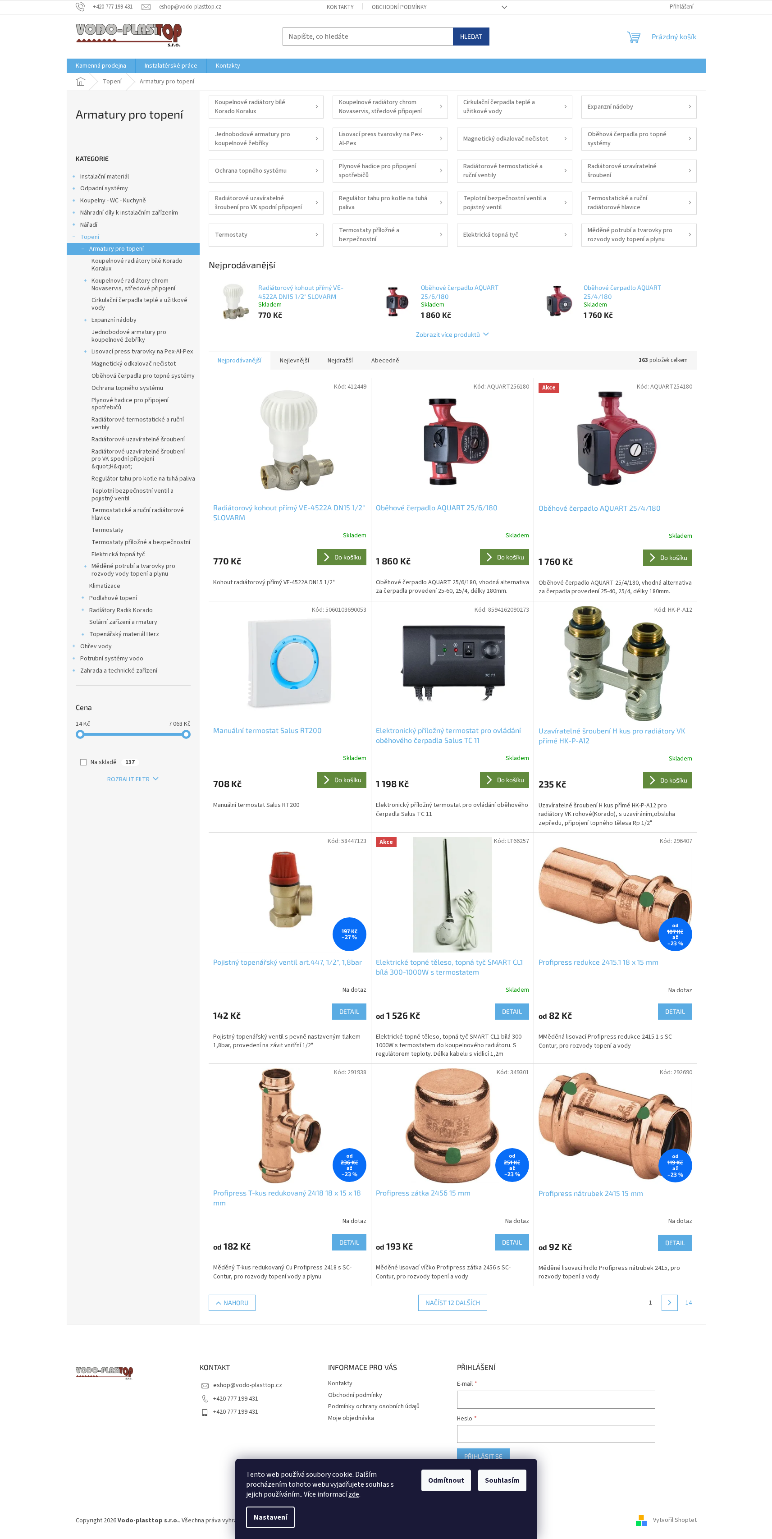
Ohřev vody (96, 646)
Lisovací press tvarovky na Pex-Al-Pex (142, 351)
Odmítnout (446, 1480)
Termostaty (107, 530)
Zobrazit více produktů (448, 334)
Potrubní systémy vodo (111, 658)
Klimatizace (104, 586)
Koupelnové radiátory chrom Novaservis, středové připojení (133, 284)
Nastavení (270, 1517)
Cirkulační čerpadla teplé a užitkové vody (139, 304)
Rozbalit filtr (128, 779)
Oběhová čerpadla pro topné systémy (143, 375)
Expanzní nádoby (114, 320)
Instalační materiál (104, 176)
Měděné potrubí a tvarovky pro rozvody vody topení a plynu (133, 570)
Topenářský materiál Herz (124, 634)
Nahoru (236, 1302)
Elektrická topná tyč (118, 554)
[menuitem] (101, 66)
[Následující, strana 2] (670, 1303)
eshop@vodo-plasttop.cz (247, 1385)
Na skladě (113, 762)
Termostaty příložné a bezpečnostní (140, 542)
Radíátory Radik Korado (121, 610)
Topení (89, 237)
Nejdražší (340, 360)
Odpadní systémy (104, 188)
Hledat (471, 36)
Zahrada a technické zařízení (118, 670)
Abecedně (385, 360)
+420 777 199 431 (235, 1398)
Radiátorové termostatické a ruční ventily (137, 423)
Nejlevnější (294, 360)
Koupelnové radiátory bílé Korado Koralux (137, 264)
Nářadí (88, 224)
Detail (349, 1011)
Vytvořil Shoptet (675, 1520)
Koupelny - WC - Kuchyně (113, 200)
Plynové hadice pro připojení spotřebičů (130, 404)
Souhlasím (502, 1480)
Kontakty (340, 7)
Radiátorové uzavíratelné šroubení (138, 439)
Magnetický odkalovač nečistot (133, 363)
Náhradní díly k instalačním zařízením (129, 212)
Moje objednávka (351, 1418)
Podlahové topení (113, 598)
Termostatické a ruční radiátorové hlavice (137, 514)
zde (353, 1494)
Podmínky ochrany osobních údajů (374, 1406)
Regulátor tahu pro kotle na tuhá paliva (143, 478)
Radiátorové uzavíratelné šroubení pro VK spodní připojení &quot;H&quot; (138, 459)
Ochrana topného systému (127, 388)
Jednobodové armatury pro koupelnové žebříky (128, 336)
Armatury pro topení (116, 248)
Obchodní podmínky (399, 7)
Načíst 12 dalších (452, 1302)
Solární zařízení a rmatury (123, 622)
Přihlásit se (483, 1456)
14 (688, 1302)
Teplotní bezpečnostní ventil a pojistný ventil (132, 494)
